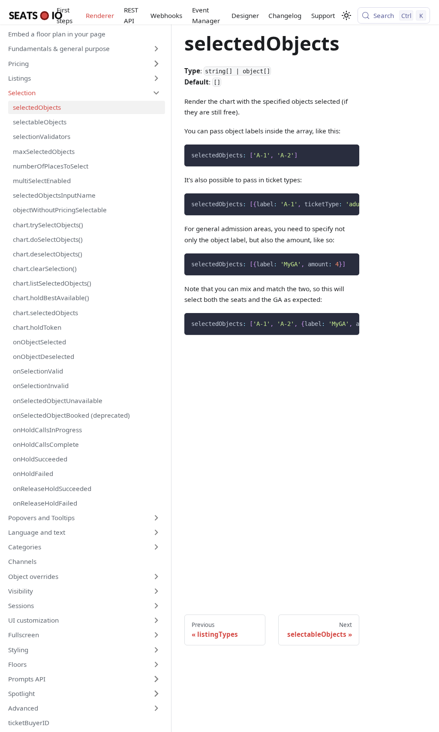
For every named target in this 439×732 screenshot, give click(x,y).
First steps (64, 15)
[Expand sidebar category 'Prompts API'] (156, 678)
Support (323, 15)
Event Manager (206, 15)
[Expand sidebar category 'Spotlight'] (156, 693)
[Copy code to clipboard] (349, 154)
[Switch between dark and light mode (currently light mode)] (346, 15)
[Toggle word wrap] (334, 204)
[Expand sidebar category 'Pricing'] (156, 63)
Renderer (100, 15)
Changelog (284, 15)
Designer (245, 15)
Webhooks (166, 15)
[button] (84, 48)
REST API (131, 15)
